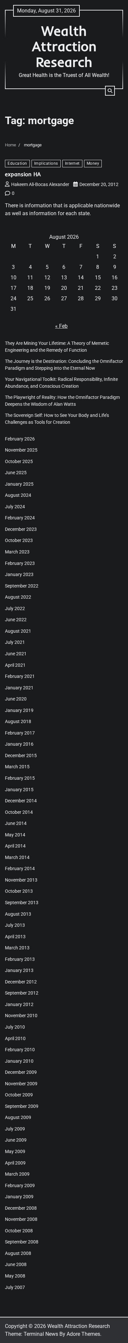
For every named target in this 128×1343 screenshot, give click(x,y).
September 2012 (21, 993)
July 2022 (15, 608)
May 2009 (15, 1151)
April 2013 (15, 936)
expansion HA (23, 174)
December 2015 (21, 755)
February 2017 (20, 733)
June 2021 (16, 653)
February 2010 (20, 1049)
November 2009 (21, 1083)
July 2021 (15, 642)
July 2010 (15, 1027)
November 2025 (21, 450)
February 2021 (20, 676)
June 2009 (16, 1140)
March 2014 (17, 857)
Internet (72, 163)
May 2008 (15, 1275)
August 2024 (18, 495)
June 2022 (16, 619)
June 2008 (16, 1264)
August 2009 (18, 1117)
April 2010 (15, 1038)
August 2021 (18, 631)
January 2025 (19, 484)
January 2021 (19, 687)
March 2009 (17, 1174)
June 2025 (16, 472)
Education (17, 163)
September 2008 (21, 1241)
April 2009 (15, 1163)
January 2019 (19, 710)
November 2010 (21, 1015)
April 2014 (15, 846)
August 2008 (18, 1253)
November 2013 (21, 880)
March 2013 (17, 947)
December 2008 (21, 1208)
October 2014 (19, 812)
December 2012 (21, 981)
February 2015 (20, 778)
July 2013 (15, 925)
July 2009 (15, 1128)
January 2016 (19, 744)
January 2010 (19, 1061)
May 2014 (15, 834)
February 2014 (20, 868)
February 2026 (20, 438)
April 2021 (15, 665)
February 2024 (20, 517)
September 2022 (21, 585)
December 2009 (21, 1072)
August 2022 (18, 597)
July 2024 (15, 506)
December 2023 (21, 529)
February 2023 (20, 563)
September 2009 (21, 1106)
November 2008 (21, 1219)
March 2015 (17, 766)
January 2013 (19, 970)
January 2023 (19, 574)
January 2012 (19, 1004)
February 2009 (20, 1185)
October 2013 (19, 891)
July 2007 (15, 1287)
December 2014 (21, 800)
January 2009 (19, 1196)
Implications (46, 163)
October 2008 (19, 1230)
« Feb (61, 326)
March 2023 (17, 551)
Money (93, 163)
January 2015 (19, 789)
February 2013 (20, 959)
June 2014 (16, 823)
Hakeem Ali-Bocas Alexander (40, 184)
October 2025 (19, 461)
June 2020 (16, 698)
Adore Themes (83, 1334)
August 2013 (18, 914)
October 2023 (19, 540)
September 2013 (21, 902)
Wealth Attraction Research (64, 46)
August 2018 (18, 721)
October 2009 (19, 1094)
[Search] (110, 91)
